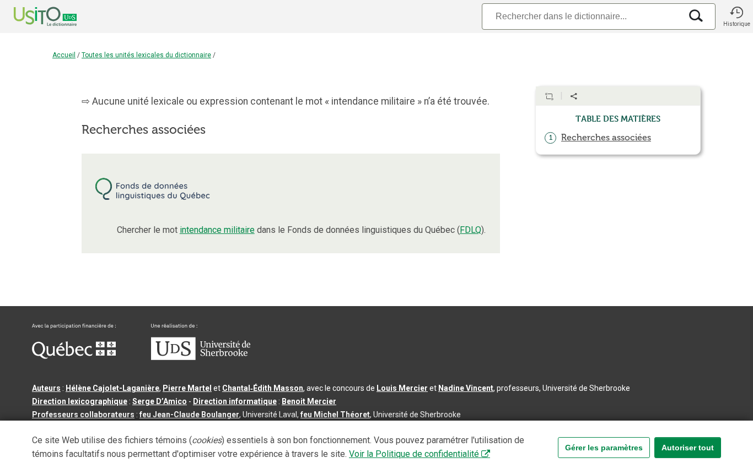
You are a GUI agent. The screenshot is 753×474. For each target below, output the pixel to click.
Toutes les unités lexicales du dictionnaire (146, 55)
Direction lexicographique (79, 401)
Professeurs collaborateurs (83, 414)
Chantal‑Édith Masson (262, 388)
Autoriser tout (687, 447)
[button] (736, 16)
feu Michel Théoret (335, 414)
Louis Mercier (402, 388)
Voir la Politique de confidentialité (414, 454)
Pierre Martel (187, 388)
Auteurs (46, 388)
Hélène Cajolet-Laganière (112, 388)
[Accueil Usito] (33, 16)
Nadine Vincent (465, 388)
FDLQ (470, 230)
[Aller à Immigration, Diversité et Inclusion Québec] (74, 356)
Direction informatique (235, 401)
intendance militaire (217, 230)
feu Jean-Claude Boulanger (189, 414)
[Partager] (573, 96)
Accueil (64, 55)
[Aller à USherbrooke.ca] (200, 357)
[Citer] (549, 96)
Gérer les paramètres (604, 447)
